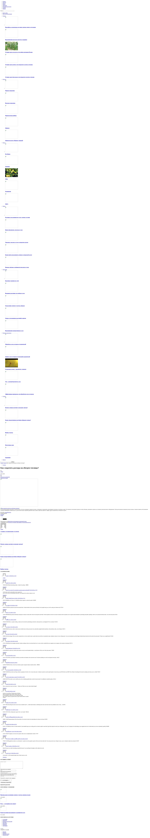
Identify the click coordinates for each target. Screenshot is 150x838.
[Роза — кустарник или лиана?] (3, 801)
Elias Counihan (9, 746)
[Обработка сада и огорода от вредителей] (11, 341)
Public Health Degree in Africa (12, 598)
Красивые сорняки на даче (12, 280)
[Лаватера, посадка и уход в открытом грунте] (11, 240)
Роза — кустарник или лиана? (8, 803)
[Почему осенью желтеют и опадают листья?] (11, 405)
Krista (7, 684)
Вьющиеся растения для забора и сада (15, 293)
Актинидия (8, 191)
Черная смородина (10, 90)
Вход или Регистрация (7, 13)
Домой (1, 462)
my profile (8, 605)
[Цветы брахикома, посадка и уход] (11, 227)
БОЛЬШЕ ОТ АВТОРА (14, 531)
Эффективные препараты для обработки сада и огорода (19, 394)
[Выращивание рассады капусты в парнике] (11, 37)
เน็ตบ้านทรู (8, 709)
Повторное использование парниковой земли (17, 521)
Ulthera (7, 702)
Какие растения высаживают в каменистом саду (12, 812)
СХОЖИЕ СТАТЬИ (4, 531)
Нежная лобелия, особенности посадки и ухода (17, 267)
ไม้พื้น (7, 619)
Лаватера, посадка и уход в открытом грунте (16, 242)
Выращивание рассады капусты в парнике (16, 39)
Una (7, 691)
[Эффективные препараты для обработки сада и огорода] (11, 391)
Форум (4, 8)
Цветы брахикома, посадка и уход (14, 230)
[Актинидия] (11, 189)
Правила (4, 832)
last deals (7, 634)
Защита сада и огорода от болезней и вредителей (17, 356)
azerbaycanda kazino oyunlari (11, 677)
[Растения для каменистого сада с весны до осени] (11, 215)
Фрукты (4, 2)
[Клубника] (11, 151)
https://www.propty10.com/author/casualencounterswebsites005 (18, 590)
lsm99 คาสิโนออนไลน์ (10, 717)
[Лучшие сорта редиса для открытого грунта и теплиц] (11, 62)
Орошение (7, 457)
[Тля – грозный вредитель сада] (11, 379)
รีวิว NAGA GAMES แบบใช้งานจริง (13, 738)
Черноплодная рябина (11, 115)
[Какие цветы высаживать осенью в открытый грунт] (11, 252)
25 (0, 474)
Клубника (7, 154)
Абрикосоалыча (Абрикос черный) (14, 140)
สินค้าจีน (8, 662)
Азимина (7, 166)
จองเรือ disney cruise (10, 731)
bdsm (7, 612)
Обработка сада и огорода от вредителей (15, 344)
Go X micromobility (9, 669)
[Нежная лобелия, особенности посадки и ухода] (11, 265)
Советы (4, 7)
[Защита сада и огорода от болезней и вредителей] (11, 354)
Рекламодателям (6, 833)
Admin (1, 471)
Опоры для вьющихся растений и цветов (15, 318)
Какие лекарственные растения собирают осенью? (18, 420)
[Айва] (11, 176)
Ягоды (4, 3)
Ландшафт (5, 5)
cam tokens (8, 626)
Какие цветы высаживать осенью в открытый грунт (18, 254)
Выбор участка (9, 432)
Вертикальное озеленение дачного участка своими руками (15, 795)
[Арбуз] (11, 201)
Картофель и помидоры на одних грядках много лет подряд (20, 27)
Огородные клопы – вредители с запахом (15, 369)
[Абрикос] (11, 125)
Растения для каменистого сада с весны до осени (17, 217)
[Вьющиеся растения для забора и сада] (11, 291)
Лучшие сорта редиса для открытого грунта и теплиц (19, 64)
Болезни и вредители (7, 6)
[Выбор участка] (11, 430)
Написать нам (5, 834)
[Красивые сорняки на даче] (11, 278)
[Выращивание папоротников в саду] (11, 328)
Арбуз (6, 204)
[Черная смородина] (11, 88)
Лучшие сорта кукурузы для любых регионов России (18, 52)
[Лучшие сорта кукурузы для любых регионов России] (11, 49)
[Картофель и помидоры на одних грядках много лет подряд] (11, 24)
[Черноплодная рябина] (11, 113)
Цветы (4, 4)
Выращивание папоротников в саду (14, 330)
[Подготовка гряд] (11, 442)
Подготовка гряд (9, 445)
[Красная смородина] (11, 100)
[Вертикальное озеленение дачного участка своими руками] (3, 792)
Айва (6, 179)
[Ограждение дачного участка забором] (11, 303)
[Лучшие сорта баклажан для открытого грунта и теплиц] (11, 74)
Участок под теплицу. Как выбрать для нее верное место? (19, 522)
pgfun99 (7, 724)
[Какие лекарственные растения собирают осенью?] (11, 417)
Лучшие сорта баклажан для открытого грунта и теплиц (19, 77)
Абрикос (7, 128)
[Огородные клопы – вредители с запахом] (11, 366)
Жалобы (4, 831)
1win (7, 655)
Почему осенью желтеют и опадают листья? (16, 407)
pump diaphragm (9, 648)
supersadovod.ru (8, 512)
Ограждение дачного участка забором (15, 305)
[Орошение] (11, 455)
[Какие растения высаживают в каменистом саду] (3, 810)
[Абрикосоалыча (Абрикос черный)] (11, 138)
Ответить (5, 579)
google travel (8, 753)
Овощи (4, 1)
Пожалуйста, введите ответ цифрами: (8, 778)
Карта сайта (5, 12)
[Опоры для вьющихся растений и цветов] (11, 315)
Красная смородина (10, 103)
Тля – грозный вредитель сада (13, 381)
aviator (7, 575)
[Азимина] (11, 164)
